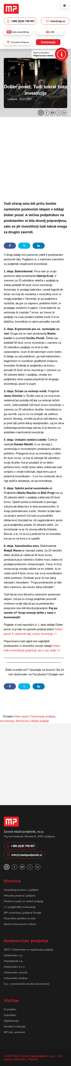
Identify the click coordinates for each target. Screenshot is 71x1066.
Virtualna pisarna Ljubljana (20, 895)
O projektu (10, 1009)
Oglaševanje (11, 1020)
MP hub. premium (14, 1032)
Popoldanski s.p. (13, 960)
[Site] (11, 9)
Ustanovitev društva (15, 978)
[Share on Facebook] (10, 246)
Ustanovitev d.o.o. (14, 966)
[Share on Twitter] (24, 246)
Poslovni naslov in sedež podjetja (23, 901)
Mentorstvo (23, 721)
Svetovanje (48, 42)
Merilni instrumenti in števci (20, 924)
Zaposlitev (10, 1015)
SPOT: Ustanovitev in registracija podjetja (28, 949)
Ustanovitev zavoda (15, 972)
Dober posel (20, 716)
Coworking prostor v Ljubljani (21, 889)
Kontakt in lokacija (14, 1026)
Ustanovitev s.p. (13, 955)
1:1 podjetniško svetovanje (20, 906)
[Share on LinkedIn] (39, 246)
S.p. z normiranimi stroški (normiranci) (26, 983)
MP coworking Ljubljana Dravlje (22, 912)
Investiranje (7, 721)
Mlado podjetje (40, 721)
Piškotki (32, 1059)
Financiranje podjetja (42, 716)
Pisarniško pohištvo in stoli (19, 918)
